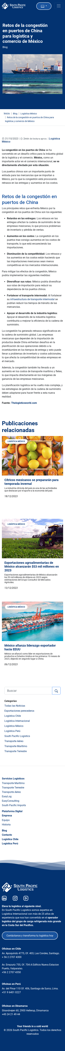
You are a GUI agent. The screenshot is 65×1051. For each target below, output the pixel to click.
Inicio (7, 113)
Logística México (13, 725)
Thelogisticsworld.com (24, 402)
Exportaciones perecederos (19, 710)
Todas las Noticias (14, 705)
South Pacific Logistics (17, 736)
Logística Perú (12, 731)
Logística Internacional (17, 720)
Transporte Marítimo (15, 746)
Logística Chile (12, 715)
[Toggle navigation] (58, 6)
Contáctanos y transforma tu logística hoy (29, 935)
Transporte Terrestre (15, 751)
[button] (43, 6)
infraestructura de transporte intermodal (32, 299)
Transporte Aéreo (13, 741)
